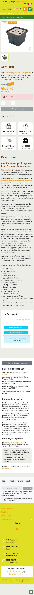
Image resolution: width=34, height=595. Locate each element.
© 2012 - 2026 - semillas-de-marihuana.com (17, 579)
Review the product (16, 327)
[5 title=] (29, 319)
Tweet (10, 116)
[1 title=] (17, 319)
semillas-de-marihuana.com (14, 442)
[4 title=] (26, 319)
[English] (31, 4)
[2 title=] (20, 319)
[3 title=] (23, 319)
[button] (20, 9)
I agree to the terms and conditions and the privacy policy (18, 499)
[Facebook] (17, 529)
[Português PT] (28, 4)
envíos (4, 374)
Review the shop (16, 332)
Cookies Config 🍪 (17, 581)
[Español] (25, 4)
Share (7, 116)
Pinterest (13, 116)
